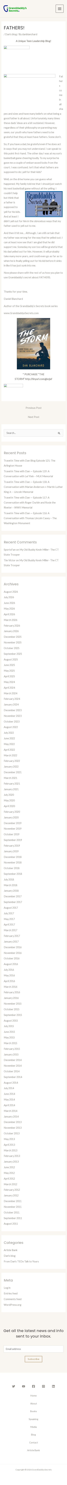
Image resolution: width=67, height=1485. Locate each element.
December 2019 (12, 823)
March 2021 (10, 777)
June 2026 (9, 602)
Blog (33, 1434)
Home (33, 1395)
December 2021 (12, 772)
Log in (7, 1287)
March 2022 (10, 755)
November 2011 (12, 1206)
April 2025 (9, 676)
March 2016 (10, 986)
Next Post (33, 416)
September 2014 (13, 1077)
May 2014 (9, 1099)
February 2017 (12, 935)
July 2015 (9, 1026)
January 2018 (11, 890)
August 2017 (11, 907)
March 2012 (10, 1184)
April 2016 (9, 981)
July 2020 (9, 794)
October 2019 (11, 834)
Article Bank (10, 1250)
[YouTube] (23, 1386)
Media (33, 1426)
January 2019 (11, 851)
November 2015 (12, 1003)
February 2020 (12, 811)
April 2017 (9, 924)
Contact (33, 1442)
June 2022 (9, 738)
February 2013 (12, 1155)
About (33, 1403)
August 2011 (11, 1223)
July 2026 (9, 597)
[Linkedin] (53, 1386)
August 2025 (11, 659)
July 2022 (9, 732)
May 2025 (9, 670)
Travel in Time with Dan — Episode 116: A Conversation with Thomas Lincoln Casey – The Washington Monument (30, 518)
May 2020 (9, 800)
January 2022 (11, 766)
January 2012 (11, 1195)
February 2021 (12, 783)
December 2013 (12, 1122)
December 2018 (12, 857)
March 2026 (10, 619)
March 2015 (10, 1043)
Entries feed (11, 1293)
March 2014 (10, 1110)
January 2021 (11, 789)
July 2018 (9, 879)
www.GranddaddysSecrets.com (21, 313)
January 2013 (11, 1161)
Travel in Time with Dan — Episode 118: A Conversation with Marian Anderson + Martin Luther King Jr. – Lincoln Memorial (33, 486)
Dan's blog (11, 34)
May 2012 (9, 1172)
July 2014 (9, 1088)
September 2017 (13, 902)
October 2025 (11, 648)
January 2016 (11, 997)
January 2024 (11, 704)
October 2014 (11, 1071)
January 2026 (11, 631)
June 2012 (9, 1167)
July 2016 (9, 969)
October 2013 (11, 1133)
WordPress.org (12, 1304)
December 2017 (12, 896)
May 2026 (9, 608)
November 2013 (12, 1127)
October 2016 (11, 958)
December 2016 (12, 947)
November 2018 (12, 862)
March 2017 (10, 930)
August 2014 (11, 1082)
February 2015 (12, 1048)
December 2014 (12, 1060)
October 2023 (11, 721)
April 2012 (9, 1178)
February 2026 (12, 625)
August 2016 (11, 964)
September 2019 (13, 840)
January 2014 (11, 1116)
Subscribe (33, 1359)
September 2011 (13, 1218)
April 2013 (9, 1144)
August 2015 (11, 1020)
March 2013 (10, 1150)
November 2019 (12, 828)
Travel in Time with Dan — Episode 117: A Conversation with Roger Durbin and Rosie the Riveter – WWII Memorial (30, 502)
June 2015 (9, 1031)
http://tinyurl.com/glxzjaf (38, 378)
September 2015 (13, 1014)
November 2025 (12, 642)
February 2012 (12, 1189)
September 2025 (13, 653)
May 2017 (9, 919)
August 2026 (11, 591)
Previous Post (34, 407)
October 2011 (11, 1212)
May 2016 (9, 975)
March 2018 (10, 885)
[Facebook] (33, 1386)
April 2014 (9, 1105)
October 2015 (11, 1009)
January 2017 (11, 941)
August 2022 (11, 727)
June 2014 (9, 1093)
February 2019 (12, 845)
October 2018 (11, 868)
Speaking (33, 1419)
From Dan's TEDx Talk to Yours (21, 1261)
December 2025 (12, 636)
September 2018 (13, 873)
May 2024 (9, 682)
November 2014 (12, 1065)
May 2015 (9, 1037)
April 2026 (9, 614)
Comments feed (12, 1299)
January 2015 (11, 1054)
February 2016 (12, 992)
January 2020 (11, 817)
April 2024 (9, 687)
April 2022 (9, 749)
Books (33, 1411)
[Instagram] (43, 1386)
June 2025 (9, 665)
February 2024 (12, 698)
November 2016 (12, 952)
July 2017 (9, 913)
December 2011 (12, 1201)
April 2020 (9, 806)
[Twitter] (13, 1386)
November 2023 (12, 715)
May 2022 (9, 744)
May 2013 (9, 1139)
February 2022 (12, 760)
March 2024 (10, 693)
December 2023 (12, 710)
